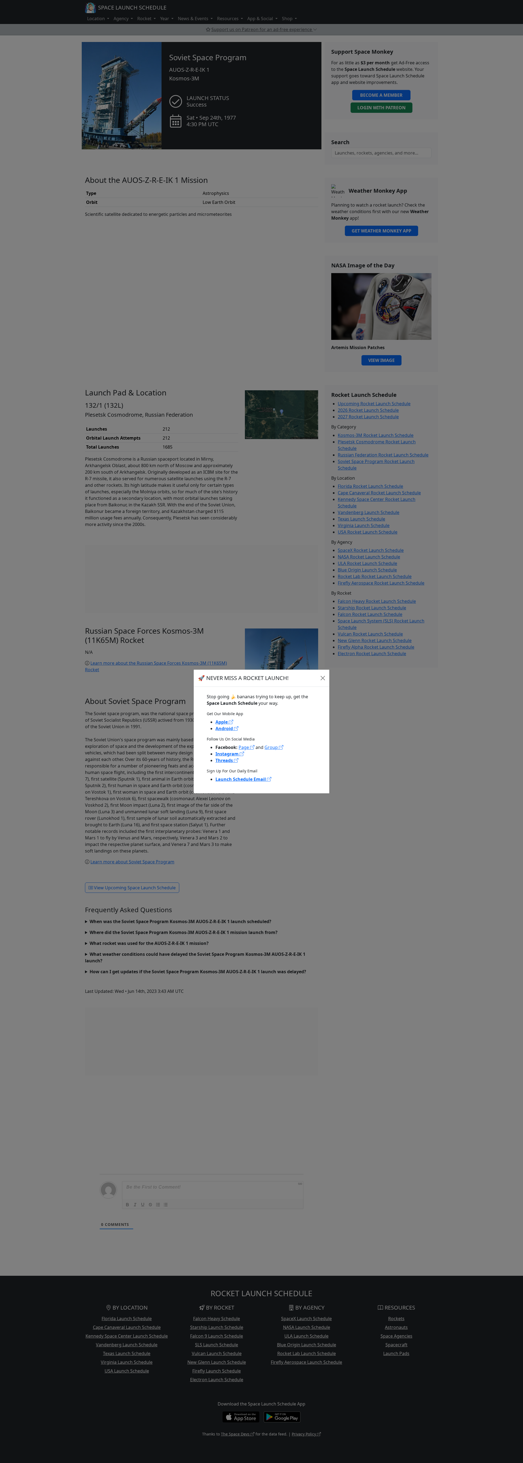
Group (271, 747)
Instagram (227, 754)
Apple (222, 722)
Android (224, 729)
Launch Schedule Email (241, 779)
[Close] (322, 678)
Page (244, 747)
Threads (224, 760)
